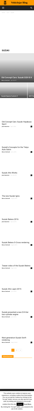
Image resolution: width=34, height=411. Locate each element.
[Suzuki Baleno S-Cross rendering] (17, 232)
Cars (8, 12)
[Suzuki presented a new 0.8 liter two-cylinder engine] (17, 302)
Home (3, 12)
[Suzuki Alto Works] (17, 163)
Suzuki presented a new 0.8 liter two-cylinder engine (15, 313)
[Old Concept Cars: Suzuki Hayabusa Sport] (17, 112)
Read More (27, 404)
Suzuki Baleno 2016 (10, 219)
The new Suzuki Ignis (11, 196)
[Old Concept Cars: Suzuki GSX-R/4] (17, 67)
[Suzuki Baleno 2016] (17, 209)
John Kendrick (5, 126)
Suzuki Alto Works (9, 173)
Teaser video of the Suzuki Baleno (16, 266)
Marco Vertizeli (6, 80)
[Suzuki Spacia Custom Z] (13, 93)
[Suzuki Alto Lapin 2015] (17, 279)
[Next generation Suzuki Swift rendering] (17, 327)
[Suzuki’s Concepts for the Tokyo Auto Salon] (17, 137)
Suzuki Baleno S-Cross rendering (15, 242)
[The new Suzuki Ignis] (17, 186)
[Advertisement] (17, 31)
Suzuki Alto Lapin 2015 (11, 289)
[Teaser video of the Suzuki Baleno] (17, 256)
